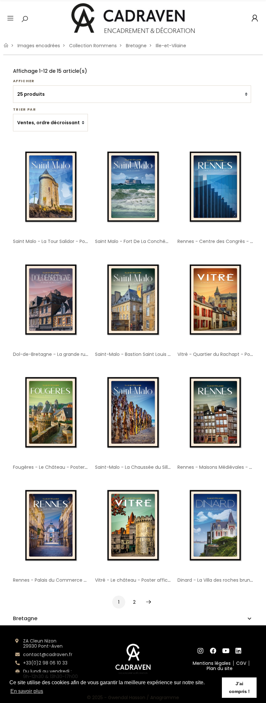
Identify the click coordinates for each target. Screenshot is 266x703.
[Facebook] (213, 650)
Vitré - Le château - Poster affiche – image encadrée (156, 580)
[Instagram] (200, 650)
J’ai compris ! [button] (239, 687)
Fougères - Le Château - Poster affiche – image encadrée (79, 467)
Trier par (24, 109)
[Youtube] (226, 650)
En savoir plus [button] (26, 691)
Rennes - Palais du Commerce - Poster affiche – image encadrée (88, 580)
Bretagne (25, 618)
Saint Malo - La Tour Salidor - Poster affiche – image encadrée (84, 241)
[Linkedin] (238, 650)
